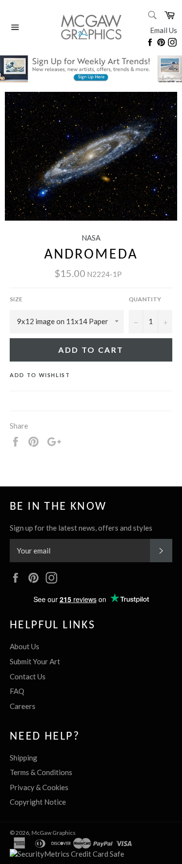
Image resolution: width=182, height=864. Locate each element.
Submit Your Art (35, 661)
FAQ (17, 691)
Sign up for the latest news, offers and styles (81, 527)
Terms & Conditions (41, 772)
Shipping (23, 757)
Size (16, 299)
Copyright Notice (38, 801)
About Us (24, 646)
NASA (91, 237)
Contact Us (28, 676)
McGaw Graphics (54, 832)
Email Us (163, 30)
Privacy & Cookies (39, 787)
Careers (22, 706)
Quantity (145, 299)
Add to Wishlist (40, 375)
